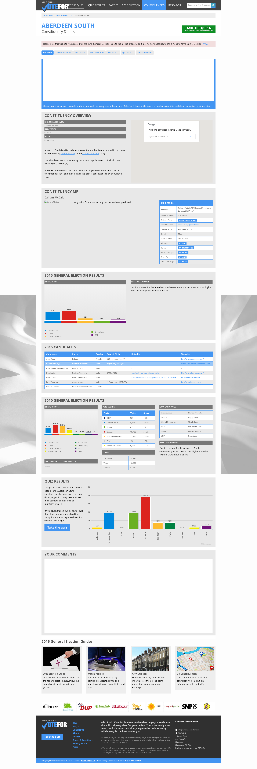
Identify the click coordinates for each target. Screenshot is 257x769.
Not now (161, 407)
